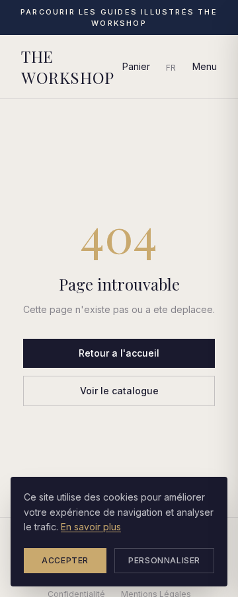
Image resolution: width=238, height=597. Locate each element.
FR (171, 68)
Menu (204, 66)
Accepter (65, 560)
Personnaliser (164, 560)
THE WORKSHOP (67, 67)
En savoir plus (91, 526)
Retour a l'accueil (119, 353)
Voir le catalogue (119, 390)
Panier (136, 66)
